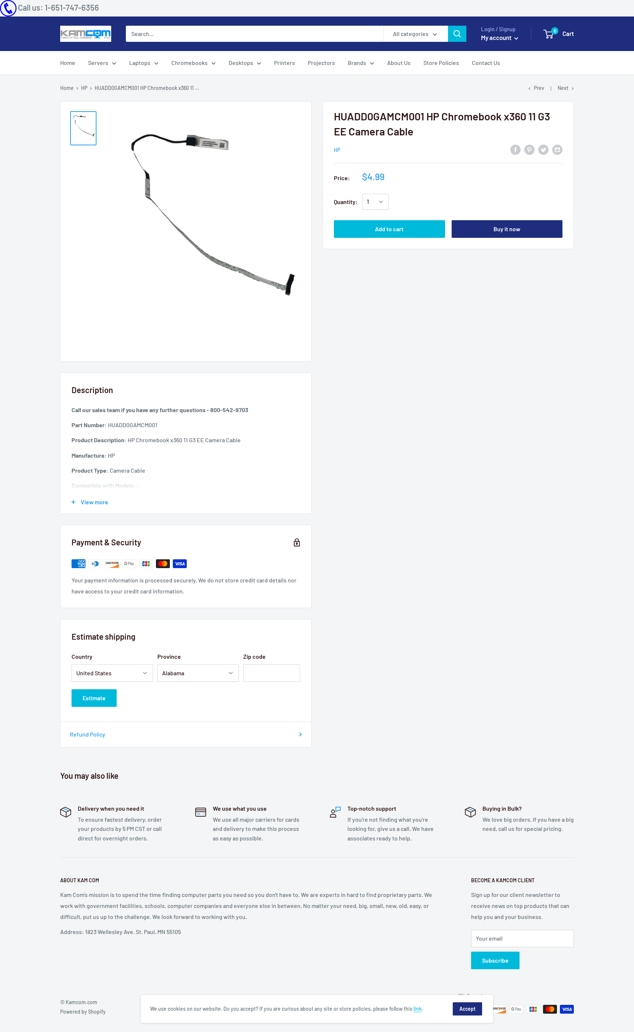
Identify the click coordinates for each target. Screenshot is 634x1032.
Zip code (254, 656)
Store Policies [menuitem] (441, 62)
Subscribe (495, 960)
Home (67, 88)
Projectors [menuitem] (321, 62)
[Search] (457, 34)
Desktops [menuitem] (241, 62)
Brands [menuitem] (357, 62)
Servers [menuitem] (98, 62)
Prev (539, 88)
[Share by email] (557, 149)
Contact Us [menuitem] (486, 62)
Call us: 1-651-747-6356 (58, 7)
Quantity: (346, 201)
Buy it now (506, 228)
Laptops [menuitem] (139, 62)
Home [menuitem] (67, 62)
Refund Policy (87, 734)
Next (563, 88)
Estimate (94, 697)
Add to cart (389, 228)
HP (84, 88)
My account (497, 37)
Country (82, 656)
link (417, 1009)
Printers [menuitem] (284, 62)
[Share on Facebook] (515, 149)
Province (169, 656)
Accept (467, 1009)
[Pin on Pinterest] (529, 149)
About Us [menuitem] (399, 62)
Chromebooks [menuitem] (189, 62)
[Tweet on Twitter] (543, 149)
